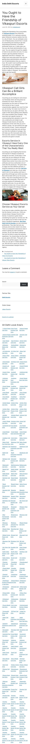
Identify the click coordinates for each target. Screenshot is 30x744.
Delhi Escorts (6, 297)
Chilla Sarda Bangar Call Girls (23, 588)
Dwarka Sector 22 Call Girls (6, 740)
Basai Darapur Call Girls (5, 486)
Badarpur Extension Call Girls (15, 448)
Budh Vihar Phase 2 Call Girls (14, 553)
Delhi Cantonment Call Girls (23, 648)
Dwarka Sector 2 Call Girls (6, 734)
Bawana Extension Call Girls (15, 492)
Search (4, 281)
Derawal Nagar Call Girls (22, 660)
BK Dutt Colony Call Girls (22, 543)
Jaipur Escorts (6, 309)
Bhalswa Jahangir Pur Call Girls (14, 524)
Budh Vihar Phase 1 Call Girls (5, 553)
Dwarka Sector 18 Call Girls (15, 722)
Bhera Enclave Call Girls (22, 530)
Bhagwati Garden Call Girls (5, 508)
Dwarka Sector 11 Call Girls (6, 703)
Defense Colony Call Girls (5, 648)
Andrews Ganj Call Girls (5, 380)
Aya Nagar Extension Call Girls (23, 427)
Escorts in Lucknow (8, 317)
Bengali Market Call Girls (14, 502)
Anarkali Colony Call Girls (14, 374)
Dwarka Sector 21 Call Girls (23, 734)
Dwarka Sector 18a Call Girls (22, 722)
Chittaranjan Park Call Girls (14, 601)
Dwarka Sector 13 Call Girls (6, 709)
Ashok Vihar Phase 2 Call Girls (6, 410)
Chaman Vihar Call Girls (5, 564)
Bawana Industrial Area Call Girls (23, 492)
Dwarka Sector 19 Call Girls (15, 728)
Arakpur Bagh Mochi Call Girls (23, 388)
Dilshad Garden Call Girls (14, 683)
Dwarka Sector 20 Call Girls (15, 734)
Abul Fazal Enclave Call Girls (14, 330)
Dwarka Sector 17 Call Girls (6, 722)
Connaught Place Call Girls (5, 613)
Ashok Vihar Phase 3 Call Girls (14, 410)
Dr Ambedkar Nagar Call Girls (6, 691)
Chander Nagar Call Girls (14, 570)
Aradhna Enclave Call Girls (14, 388)
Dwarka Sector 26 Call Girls (23, 740)
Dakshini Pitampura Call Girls (6, 625)
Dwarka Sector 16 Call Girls (6, 715)
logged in (12, 272)
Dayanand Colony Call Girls (22, 636)
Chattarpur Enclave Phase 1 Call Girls (23, 576)
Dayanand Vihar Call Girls (5, 642)
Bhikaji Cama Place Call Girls (6, 537)
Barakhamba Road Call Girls (23, 479)
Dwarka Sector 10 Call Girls (23, 697)
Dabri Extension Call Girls (15, 619)
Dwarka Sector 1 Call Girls (14, 697)
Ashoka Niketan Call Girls (5, 417)
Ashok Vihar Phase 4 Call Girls (23, 410)
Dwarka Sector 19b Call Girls (22, 728)
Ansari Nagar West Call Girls (6, 388)
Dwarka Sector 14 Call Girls (15, 709)
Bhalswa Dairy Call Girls (5, 524)
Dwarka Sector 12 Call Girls (15, 703)
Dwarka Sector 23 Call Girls (15, 740)
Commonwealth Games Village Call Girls (24, 607)
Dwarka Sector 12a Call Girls (22, 703)
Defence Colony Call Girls (14, 642)
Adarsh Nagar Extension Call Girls (6, 336)
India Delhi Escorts (10, 4)
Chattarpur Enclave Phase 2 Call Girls (6, 582)
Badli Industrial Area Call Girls (15, 454)
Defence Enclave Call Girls (22, 642)
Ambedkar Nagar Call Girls (22, 357)
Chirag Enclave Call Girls (14, 594)
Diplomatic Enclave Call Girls (22, 683)
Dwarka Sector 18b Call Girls (5, 728)
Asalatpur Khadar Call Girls (14, 398)
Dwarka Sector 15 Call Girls (23, 709)
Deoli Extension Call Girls (23, 654)
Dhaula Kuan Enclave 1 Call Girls (15, 677)
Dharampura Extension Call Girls (23, 671)
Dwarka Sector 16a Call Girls (14, 715)
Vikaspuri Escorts (9, 33)
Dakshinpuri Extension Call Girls (23, 625)
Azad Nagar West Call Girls (23, 433)
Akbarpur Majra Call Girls (5, 347)
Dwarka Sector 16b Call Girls (22, 715)
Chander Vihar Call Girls (22, 570)
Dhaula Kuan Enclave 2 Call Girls (23, 677)
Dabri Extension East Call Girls (23, 619)
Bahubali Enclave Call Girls (14, 460)
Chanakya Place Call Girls (14, 564)
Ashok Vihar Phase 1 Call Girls (23, 404)
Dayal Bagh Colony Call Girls (14, 636)
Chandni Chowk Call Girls (5, 576)
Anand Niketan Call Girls (14, 367)
